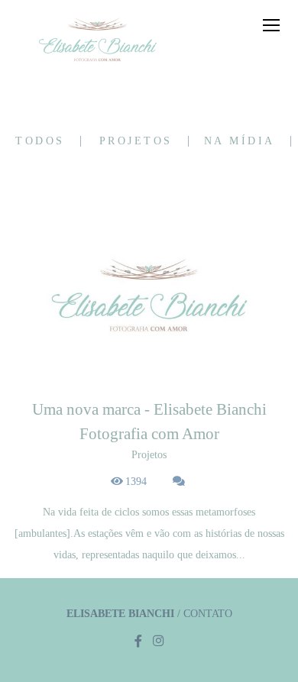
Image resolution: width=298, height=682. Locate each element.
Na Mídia (239, 141)
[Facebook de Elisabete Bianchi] (138, 641)
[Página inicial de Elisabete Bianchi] (97, 41)
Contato (207, 614)
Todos (40, 141)
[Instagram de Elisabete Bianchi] (158, 641)
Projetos (136, 141)
